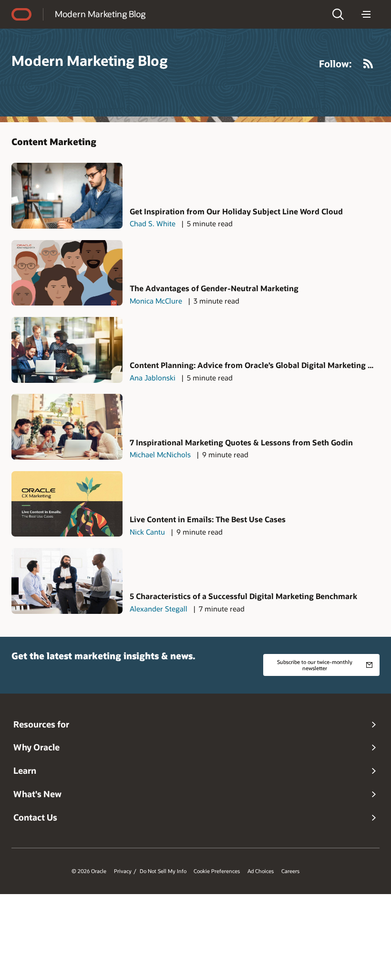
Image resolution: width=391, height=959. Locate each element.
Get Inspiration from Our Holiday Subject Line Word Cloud (236, 211)
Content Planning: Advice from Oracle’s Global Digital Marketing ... (251, 364)
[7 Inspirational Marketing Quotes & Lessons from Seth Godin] (67, 427)
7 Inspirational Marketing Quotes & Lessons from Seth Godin (241, 442)
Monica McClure (156, 301)
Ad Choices (260, 871)
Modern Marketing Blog (100, 14)
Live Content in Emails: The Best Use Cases (208, 519)
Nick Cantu (147, 532)
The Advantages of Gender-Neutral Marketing (214, 288)
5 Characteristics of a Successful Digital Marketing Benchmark (243, 596)
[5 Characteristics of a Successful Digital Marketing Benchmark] (67, 581)
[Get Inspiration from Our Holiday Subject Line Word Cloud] (67, 196)
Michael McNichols (160, 454)
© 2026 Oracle (89, 871)
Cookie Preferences (217, 871)
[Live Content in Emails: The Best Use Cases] (67, 504)
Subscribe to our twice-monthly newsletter (314, 665)
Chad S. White (152, 223)
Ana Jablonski (152, 377)
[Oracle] (21, 14)
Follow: (335, 63)
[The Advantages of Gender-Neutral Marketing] (67, 273)
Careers (290, 871)
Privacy (123, 871)
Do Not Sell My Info (163, 871)
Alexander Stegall (158, 608)
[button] (338, 14)
